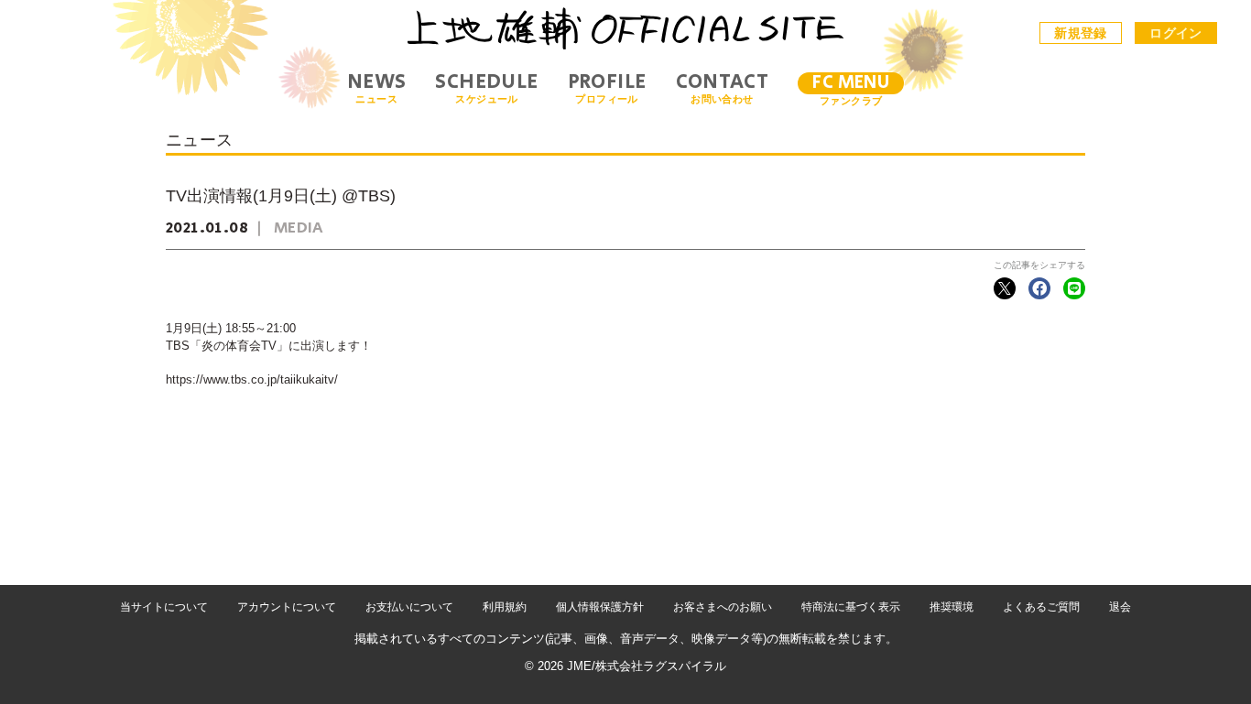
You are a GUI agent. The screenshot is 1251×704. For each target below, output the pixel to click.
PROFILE (607, 88)
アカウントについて (286, 607)
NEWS (377, 88)
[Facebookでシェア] (1039, 288)
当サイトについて (164, 607)
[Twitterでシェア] (1005, 288)
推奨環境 (952, 607)
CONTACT (722, 88)
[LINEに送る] (1074, 288)
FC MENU (850, 82)
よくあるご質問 (1041, 607)
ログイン (1175, 33)
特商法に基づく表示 (850, 607)
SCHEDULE (486, 88)
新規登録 (1080, 33)
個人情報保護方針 (600, 607)
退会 (1120, 607)
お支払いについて (409, 607)
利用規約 (505, 607)
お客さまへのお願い (722, 607)
